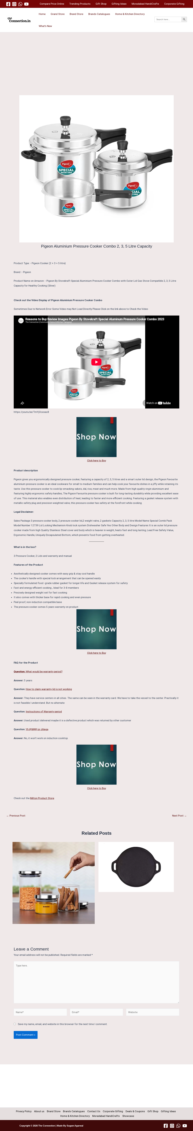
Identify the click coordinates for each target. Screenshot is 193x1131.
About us (39, 1111)
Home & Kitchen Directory (130, 13)
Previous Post (15, 815)
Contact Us (93, 1111)
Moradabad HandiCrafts (145, 3)
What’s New (45, 26)
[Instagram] (14, 4)
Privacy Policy (24, 1111)
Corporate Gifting (174, 3)
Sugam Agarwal (75, 1126)
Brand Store (76, 13)
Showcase (128, 1115)
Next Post (179, 815)
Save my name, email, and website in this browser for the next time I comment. (63, 1024)
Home (42, 13)
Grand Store (58, 13)
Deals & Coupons (135, 1111)
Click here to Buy (96, 460)
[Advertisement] (96, 55)
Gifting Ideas (119, 3)
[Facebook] (8, 4)
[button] (170, 22)
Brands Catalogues (99, 13)
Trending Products (79, 3)
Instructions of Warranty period (44, 711)
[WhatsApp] (20, 4)
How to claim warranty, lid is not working (49, 689)
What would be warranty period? (38, 671)
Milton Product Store (42, 798)
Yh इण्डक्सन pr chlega (37, 729)
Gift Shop (101, 3)
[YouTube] (26, 4)
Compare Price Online (52, 3)
